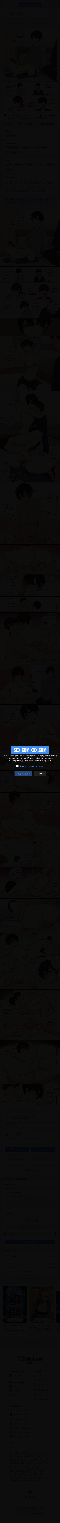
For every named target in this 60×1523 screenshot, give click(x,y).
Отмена (40, 773)
